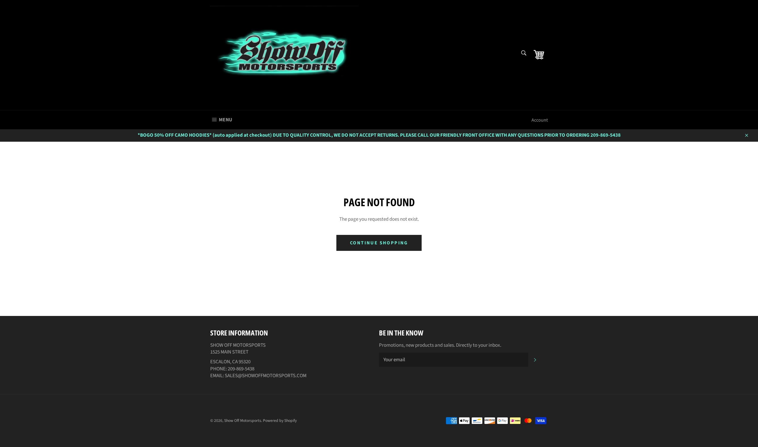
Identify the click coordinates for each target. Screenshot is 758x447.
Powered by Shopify (280, 420)
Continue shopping (379, 243)
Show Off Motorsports (242, 420)
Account (539, 120)
